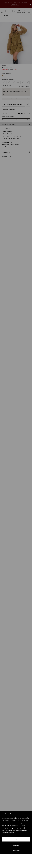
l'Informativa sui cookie (20, 830)
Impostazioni (16, 845)
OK (16, 839)
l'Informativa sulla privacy (8, 832)
